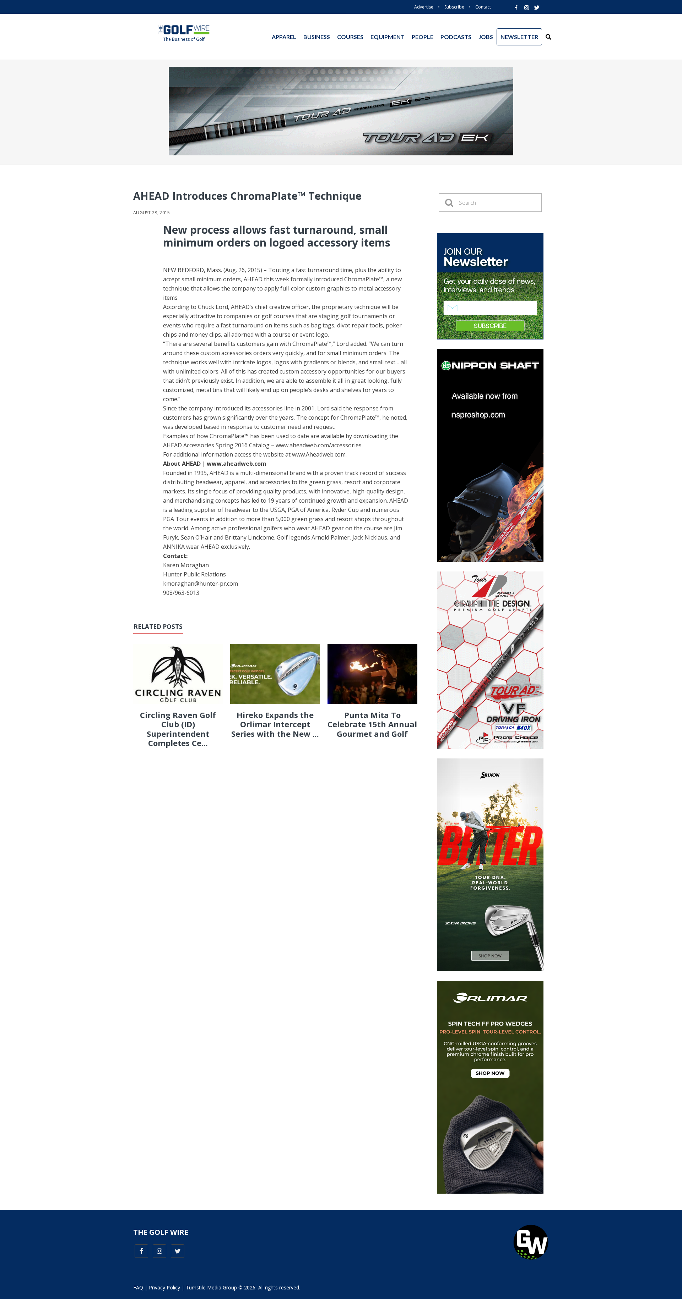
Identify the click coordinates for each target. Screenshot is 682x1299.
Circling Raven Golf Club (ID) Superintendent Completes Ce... (178, 728)
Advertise (423, 7)
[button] (548, 37)
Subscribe (454, 7)
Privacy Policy (164, 1287)
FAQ (138, 1287)
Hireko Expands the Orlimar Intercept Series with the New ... (275, 724)
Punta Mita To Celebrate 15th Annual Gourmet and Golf (372, 724)
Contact (483, 7)
